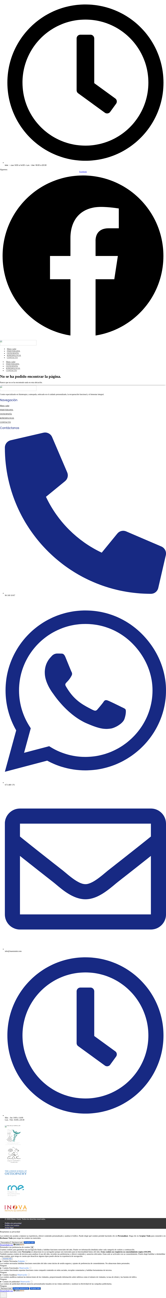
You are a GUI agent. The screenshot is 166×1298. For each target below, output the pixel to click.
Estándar (21, 1261)
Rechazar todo (17, 1242)
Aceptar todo (29, 1242)
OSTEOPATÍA (6, 414)
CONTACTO (12, 358)
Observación (24, 1268)
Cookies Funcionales (10, 1268)
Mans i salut (4, 406)
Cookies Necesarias (9, 1261)
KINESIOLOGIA (7, 418)
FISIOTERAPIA (6, 410)
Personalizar (5, 1242)
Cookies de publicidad (11, 1282)
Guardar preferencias (21, 1288)
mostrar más (7, 1259)
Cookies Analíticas (9, 1275)
